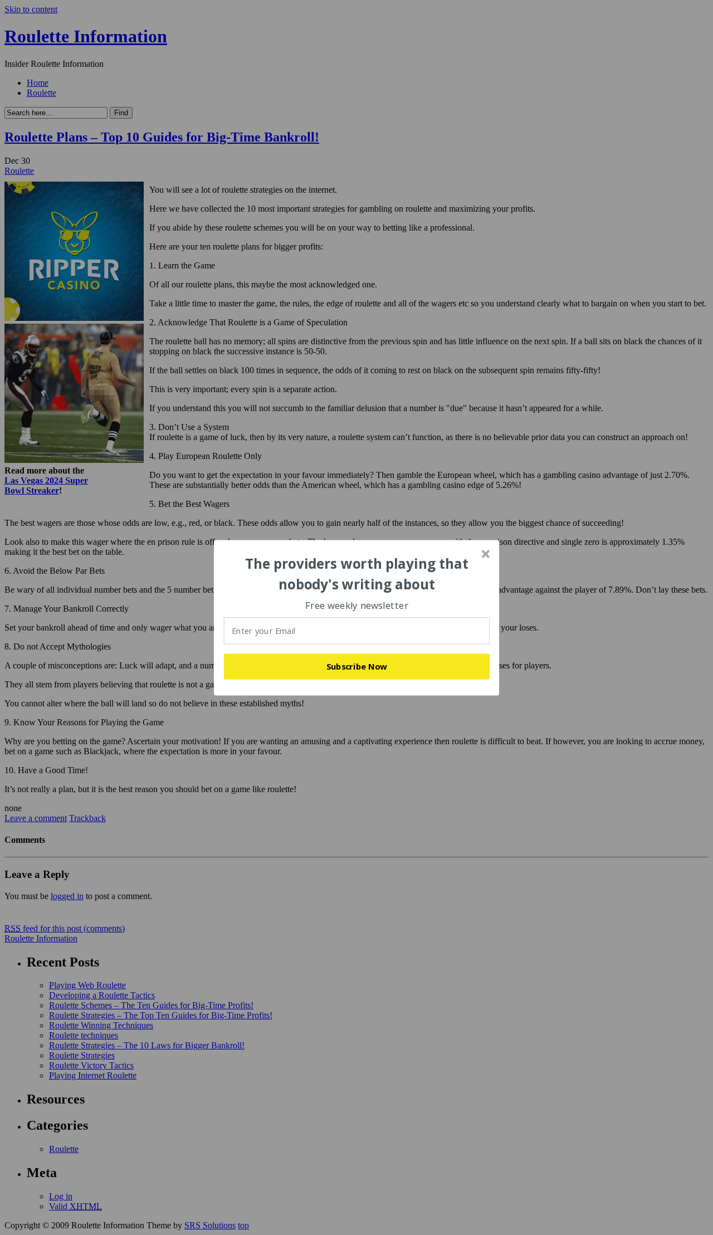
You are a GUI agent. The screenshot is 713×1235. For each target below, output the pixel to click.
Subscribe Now (357, 666)
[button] (357, 574)
